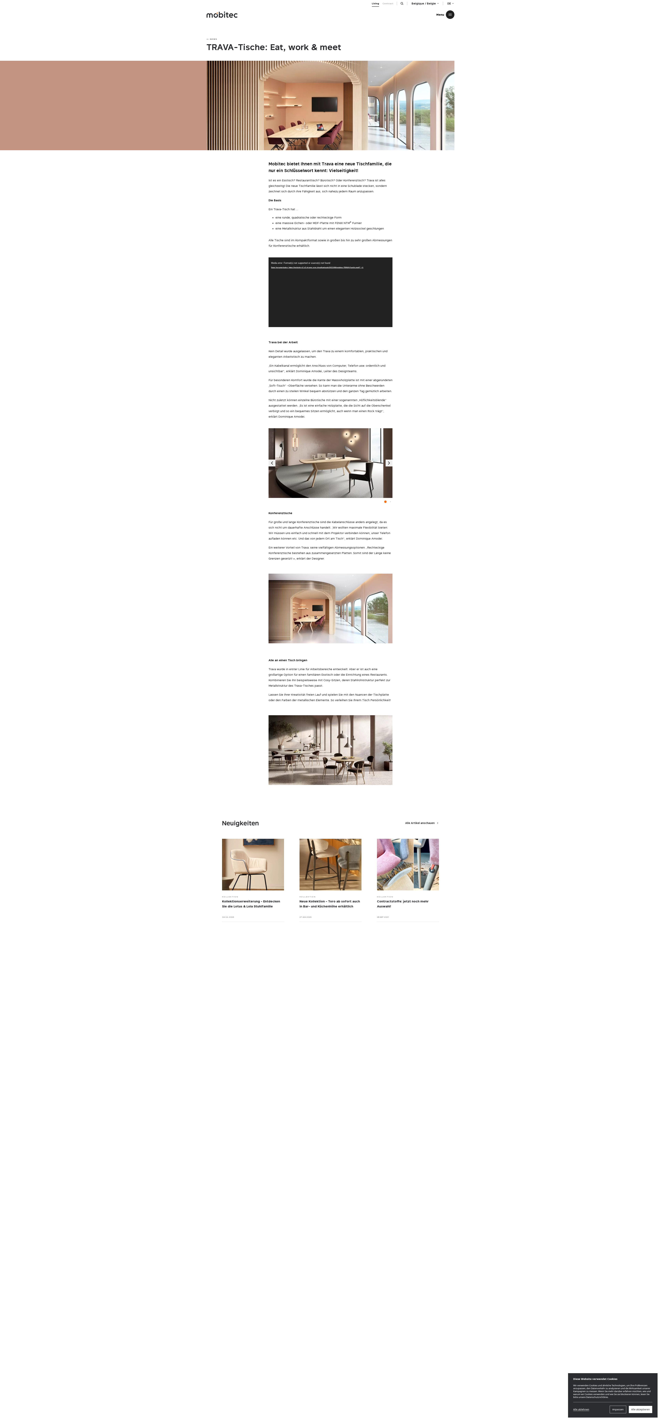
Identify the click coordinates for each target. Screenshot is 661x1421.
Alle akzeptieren (640, 1409)
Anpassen (618, 1409)
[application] (330, 292)
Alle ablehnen (581, 1409)
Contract (387, 3)
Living (375, 3)
